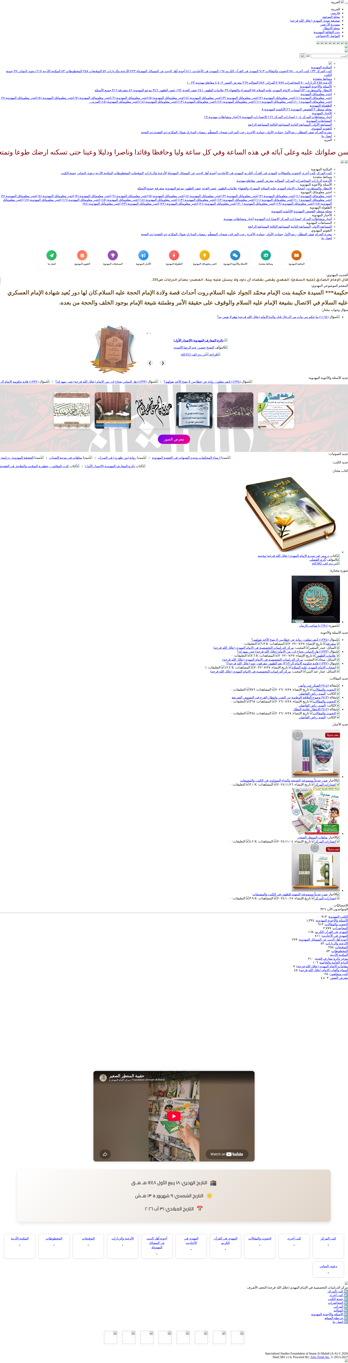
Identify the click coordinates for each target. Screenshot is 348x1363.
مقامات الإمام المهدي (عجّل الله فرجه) (322, 966)
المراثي (267, 82)
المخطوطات (71, 71)
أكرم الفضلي (317, 559)
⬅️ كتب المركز (338, 1291)
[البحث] (302, 55)
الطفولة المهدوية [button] (321, 207)
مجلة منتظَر (323, 109)
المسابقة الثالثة (279, 124)
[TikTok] (322, 43)
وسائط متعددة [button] (322, 177)
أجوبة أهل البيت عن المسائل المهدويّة (157, 71)
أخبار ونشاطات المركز (314, 117)
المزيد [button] (328, 140)
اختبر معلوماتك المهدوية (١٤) (158, 101)
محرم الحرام (323, 132)
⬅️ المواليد (341, 1310)
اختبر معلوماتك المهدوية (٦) (129, 98)
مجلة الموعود (331, 17)
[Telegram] (342, 43)
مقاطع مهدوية (200, 82)
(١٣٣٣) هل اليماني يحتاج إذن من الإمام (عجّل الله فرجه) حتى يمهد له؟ (173, 381)
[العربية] (342, 162)
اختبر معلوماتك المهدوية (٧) (92, 98)
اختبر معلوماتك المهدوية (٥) (166, 98)
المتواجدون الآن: (337, 909)
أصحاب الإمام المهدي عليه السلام (276, 90)
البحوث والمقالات (273, 71)
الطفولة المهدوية (321, 105)
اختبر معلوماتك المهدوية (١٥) (119, 101)
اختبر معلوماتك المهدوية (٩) (19, 98)
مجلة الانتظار (331, 28)
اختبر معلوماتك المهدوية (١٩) (295, 203)
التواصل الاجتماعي (328, 36)
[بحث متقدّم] (308, 56)
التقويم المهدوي (321, 128)
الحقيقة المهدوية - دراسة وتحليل (84, 457)
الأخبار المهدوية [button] (322, 215)
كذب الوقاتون (39, 457)
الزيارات (308, 82)
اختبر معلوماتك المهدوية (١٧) (42, 200)
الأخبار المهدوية (322, 113)
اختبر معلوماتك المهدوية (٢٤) (101, 203)
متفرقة (120, 90)
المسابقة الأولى (321, 124)
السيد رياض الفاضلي (312, 693)
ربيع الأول (290, 132)
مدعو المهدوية (140, 90)
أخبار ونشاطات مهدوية (221, 117)
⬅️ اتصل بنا (340, 1322)
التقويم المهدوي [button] (321, 230)
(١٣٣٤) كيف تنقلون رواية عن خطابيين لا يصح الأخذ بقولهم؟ (274, 381)
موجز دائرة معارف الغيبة (331, 958)
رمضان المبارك (196, 132)
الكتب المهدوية (338, 916)
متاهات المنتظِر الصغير (312, 837)
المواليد (250, 82)
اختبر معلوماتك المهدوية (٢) (276, 98)
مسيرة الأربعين (330, 24)
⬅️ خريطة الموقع (336, 1318)
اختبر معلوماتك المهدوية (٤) (202, 98)
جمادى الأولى (274, 132)
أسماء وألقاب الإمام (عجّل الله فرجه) (323, 970)
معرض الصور (228, 82)
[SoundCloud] (326, 43)
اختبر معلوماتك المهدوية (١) (313, 98)
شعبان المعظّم (217, 132)
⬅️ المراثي (341, 1306)
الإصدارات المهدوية (253, 117)
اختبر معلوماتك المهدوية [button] (316, 192)
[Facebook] (346, 43)
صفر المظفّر (305, 132)
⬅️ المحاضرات (338, 1302)
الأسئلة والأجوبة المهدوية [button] (316, 184)
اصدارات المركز (281, 117)
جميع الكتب (68, 173)
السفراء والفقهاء (238, 90)
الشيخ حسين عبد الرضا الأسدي (193, 347)
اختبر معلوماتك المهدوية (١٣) (196, 101)
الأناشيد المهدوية (274, 109)
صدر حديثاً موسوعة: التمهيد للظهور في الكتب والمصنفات (290, 894)
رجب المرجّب (236, 132)
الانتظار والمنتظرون (316, 90)
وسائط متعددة (322, 78)
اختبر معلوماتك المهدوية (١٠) (312, 101)
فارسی (335, 13)
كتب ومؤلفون (339, 974)
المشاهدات (277, 643)
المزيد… (94, 101)
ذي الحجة (147, 132)
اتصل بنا (326, 136)
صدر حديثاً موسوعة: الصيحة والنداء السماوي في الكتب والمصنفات (284, 780)
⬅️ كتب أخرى (338, 1295)
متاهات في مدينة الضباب (137, 457)
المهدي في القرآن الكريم (238, 71)
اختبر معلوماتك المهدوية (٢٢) (179, 203)
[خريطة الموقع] (318, 43)
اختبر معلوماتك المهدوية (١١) (274, 101)
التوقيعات (92, 71)
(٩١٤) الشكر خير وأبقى (313, 685)
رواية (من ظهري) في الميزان (189, 457)
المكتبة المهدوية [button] (321, 169)
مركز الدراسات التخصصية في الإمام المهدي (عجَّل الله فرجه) (253, 647)
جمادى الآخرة (255, 132)
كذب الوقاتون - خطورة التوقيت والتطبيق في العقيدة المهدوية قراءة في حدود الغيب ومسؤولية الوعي (74, 466)
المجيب (300, 647)
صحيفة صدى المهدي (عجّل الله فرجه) (315, 20)
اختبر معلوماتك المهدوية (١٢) (235, 101)
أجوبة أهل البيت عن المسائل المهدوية (323, 939)
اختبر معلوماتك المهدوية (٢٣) (140, 203)
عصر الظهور (164, 90)
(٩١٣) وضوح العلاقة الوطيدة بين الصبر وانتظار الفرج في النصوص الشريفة (280, 697)
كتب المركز (321, 71)
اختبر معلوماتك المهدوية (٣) (239, 98)
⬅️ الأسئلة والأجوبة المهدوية (329, 1314)
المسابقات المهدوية (319, 120)
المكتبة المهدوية (321, 67)
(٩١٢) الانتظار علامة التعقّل (311, 709)
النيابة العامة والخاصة (334, 962)
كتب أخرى (299, 71)
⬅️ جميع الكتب (338, 1299)
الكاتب (331, 693)
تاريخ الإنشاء (314, 643)
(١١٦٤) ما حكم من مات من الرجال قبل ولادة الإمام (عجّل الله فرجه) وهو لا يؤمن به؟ (272, 317)
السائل (331, 647)
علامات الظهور (211, 90)
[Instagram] (334, 43)
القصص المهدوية (299, 109)
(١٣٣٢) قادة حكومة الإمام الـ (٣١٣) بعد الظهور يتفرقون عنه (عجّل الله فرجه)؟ (59, 381)
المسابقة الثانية (300, 124)
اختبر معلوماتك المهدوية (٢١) (217, 203)
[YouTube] (330, 43)
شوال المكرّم (176, 132)
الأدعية (324, 82)
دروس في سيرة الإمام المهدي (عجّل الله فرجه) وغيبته (293, 556)
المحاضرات (288, 82)
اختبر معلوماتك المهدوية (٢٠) (256, 203)
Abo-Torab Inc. (320, 1357)
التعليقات (251, 643)
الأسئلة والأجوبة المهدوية (316, 86)
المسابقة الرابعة (258, 124)
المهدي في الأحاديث (202, 71)
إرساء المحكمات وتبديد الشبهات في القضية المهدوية (258, 457)
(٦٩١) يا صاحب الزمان (313, 625)
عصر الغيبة (186, 90)
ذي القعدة (160, 132)
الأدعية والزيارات (116, 71)
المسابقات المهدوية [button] (319, 222)
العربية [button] (336, 2)
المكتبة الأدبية (48, 71)
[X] (338, 43)
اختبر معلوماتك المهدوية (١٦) (81, 200)
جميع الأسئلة (103, 90)
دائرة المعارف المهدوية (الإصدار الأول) (199, 340)
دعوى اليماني (25, 71)
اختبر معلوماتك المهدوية (316, 94)
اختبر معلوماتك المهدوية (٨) (55, 98)
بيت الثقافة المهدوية (327, 32)
